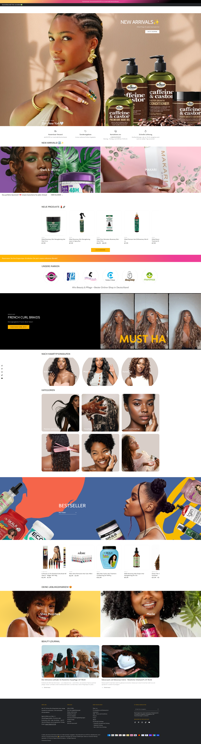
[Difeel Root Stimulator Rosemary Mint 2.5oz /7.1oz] (109, 223)
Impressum (95, 712)
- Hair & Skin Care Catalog (99, 727)
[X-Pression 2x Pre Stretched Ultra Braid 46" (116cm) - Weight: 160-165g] (54, 557)
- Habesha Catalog (98, 725)
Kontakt (69, 721)
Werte (94, 719)
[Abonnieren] (158, 709)
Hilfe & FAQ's (70, 708)
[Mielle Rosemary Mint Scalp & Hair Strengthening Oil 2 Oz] (136, 557)
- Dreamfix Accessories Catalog (101, 723)
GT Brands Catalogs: (98, 721)
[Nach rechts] (158, 1)
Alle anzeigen (100, 249)
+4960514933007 (115, 137)
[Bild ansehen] (100, 69)
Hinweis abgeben (71, 715)
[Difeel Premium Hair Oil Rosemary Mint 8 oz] (136, 223)
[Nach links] (43, 1)
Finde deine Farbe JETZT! (18, 327)
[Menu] (42, 9)
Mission (95, 715)
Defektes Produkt (71, 714)
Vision (94, 717)
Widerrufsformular (72, 712)
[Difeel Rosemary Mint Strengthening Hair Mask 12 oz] (54, 223)
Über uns (95, 708)
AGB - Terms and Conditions (100, 714)
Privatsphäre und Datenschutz (101, 710)
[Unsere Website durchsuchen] (154, 9)
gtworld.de (48, 734)
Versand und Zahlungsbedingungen (76, 717)
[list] (100, 135)
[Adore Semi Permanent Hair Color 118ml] (81, 557)
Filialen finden (70, 719)
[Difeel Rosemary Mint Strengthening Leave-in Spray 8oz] (81, 223)
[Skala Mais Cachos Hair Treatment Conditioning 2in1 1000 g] (109, 557)
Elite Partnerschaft (72, 723)
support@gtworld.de (50, 724)
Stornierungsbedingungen (73, 710)
